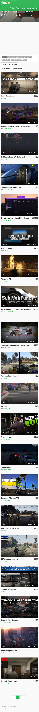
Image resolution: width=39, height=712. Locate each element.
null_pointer (6, 439)
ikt (4, 592)
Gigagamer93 (7, 129)
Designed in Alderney (8, 707)
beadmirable (7, 622)
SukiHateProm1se (8, 312)
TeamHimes (7, 348)
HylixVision (6, 409)
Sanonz (5, 561)
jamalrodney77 (7, 470)
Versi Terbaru (12, 69)
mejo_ (5, 98)
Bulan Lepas (9, 64)
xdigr (4, 531)
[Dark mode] (33, 8)
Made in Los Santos (8, 709)
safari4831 (6, 251)
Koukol (5, 281)
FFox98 (5, 159)
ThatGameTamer (8, 653)
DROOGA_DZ (7, 190)
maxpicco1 (6, 500)
